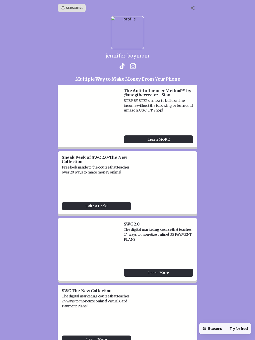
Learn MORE (158, 139)
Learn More (158, 273)
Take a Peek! (97, 206)
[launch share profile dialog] (193, 8)
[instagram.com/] (133, 67)
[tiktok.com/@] (122, 67)
